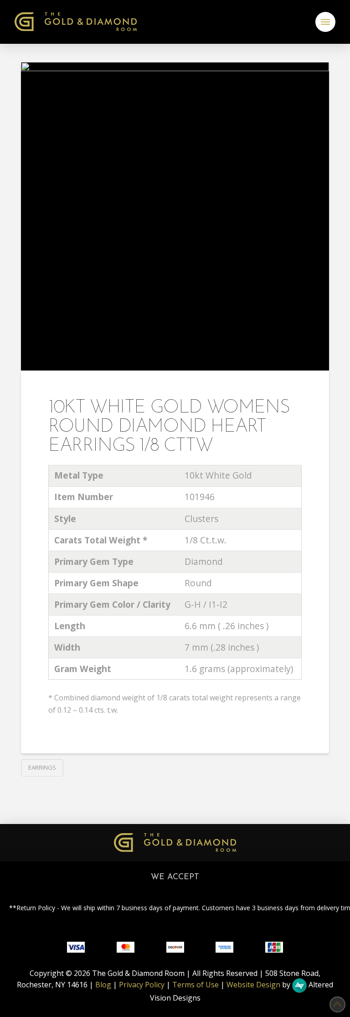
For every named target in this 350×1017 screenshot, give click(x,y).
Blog (103, 985)
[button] (325, 22)
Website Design (253, 985)
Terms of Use (195, 985)
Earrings (42, 767)
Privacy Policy (142, 985)
